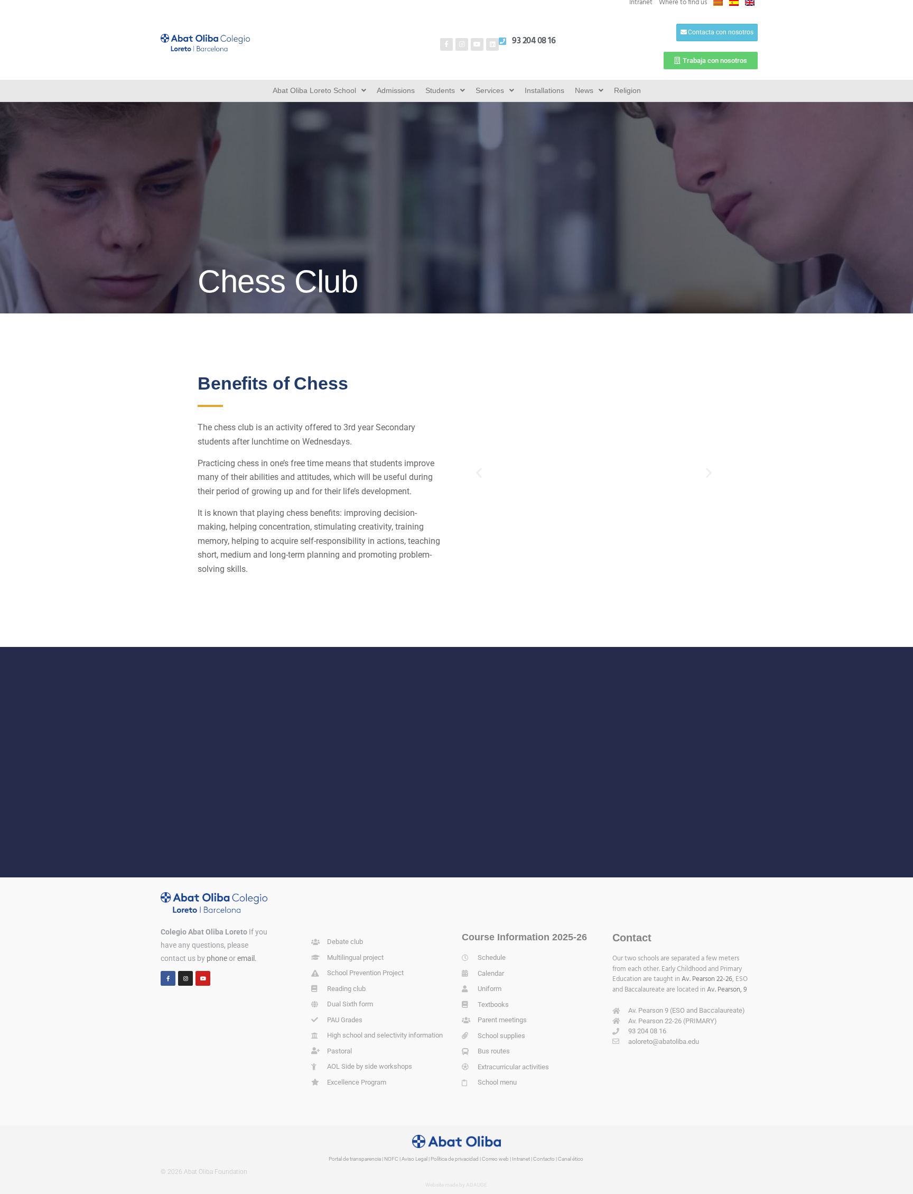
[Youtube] (477, 44)
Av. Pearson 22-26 (707, 979)
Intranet (521, 1159)
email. (247, 958)
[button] (479, 472)
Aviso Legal (414, 1159)
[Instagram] (461, 44)
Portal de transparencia (355, 1159)
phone (217, 958)
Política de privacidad (455, 1159)
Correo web (495, 1159)
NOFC (391, 1159)
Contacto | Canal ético (558, 1159)
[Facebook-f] (446, 44)
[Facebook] (168, 978)
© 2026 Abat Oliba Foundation (204, 1172)
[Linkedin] (492, 44)
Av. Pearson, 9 (727, 989)
